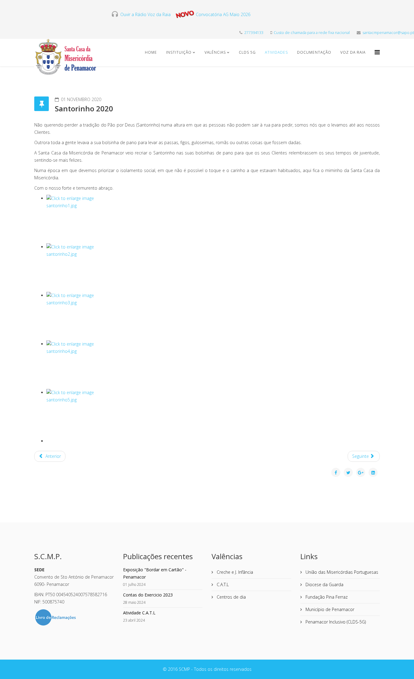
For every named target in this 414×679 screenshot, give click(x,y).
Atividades (276, 52)
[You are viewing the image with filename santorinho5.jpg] (213, 413)
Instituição (179, 52)
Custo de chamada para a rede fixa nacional (312, 32)
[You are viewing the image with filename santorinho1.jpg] (213, 219)
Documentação (314, 52)
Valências (215, 52)
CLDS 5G (247, 52)
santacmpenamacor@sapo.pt (388, 32)
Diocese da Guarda (323, 584)
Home (151, 52)
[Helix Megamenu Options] (377, 52)
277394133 (253, 32)
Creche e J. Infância (234, 572)
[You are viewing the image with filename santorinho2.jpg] (213, 267)
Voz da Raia (353, 52)
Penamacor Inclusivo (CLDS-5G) (335, 622)
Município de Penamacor (329, 609)
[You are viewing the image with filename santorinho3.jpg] (213, 316)
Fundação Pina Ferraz (326, 597)
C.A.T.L (222, 584)
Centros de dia (230, 597)
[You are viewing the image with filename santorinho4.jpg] (213, 364)
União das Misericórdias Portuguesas (341, 572)
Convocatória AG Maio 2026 (223, 14)
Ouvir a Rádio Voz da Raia (144, 14)
